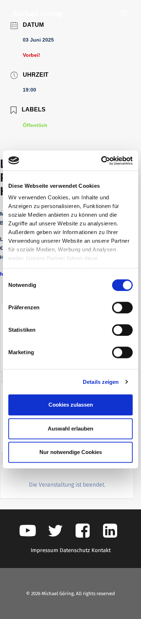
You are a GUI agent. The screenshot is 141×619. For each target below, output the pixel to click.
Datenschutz (75, 550)
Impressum (44, 550)
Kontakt (101, 550)
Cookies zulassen (70, 405)
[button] (124, 13)
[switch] (122, 307)
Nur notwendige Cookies (70, 452)
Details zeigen (101, 382)
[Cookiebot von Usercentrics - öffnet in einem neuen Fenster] (101, 160)
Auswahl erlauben (70, 428)
